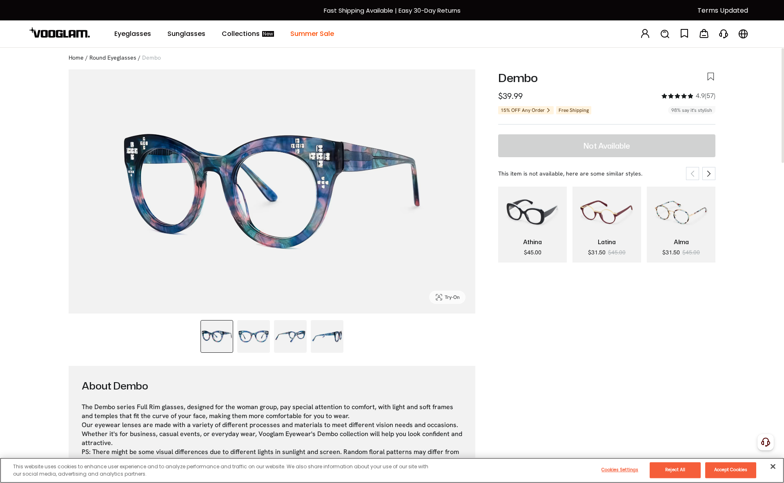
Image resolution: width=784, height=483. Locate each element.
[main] (392, 470)
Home (76, 57)
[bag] (703, 34)
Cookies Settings (619, 470)
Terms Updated (722, 10)
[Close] (773, 466)
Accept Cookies (730, 470)
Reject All (675, 470)
